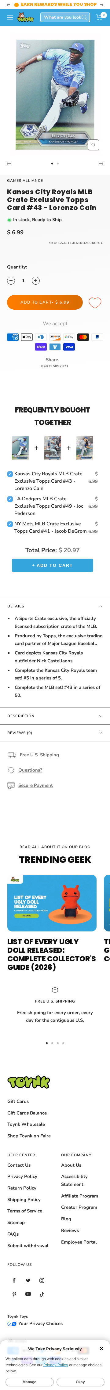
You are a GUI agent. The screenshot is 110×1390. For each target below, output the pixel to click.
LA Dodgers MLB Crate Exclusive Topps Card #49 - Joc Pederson (48, 506)
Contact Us (19, 1165)
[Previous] (8, 163)
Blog (66, 1219)
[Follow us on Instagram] (42, 1280)
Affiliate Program (79, 1196)
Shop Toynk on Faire (29, 1136)
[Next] (101, 163)
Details (15, 606)
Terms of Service (24, 1211)
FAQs (13, 1234)
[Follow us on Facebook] (14, 1280)
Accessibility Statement (74, 1180)
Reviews (70, 1230)
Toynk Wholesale (26, 1124)
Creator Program (79, 1207)
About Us (71, 1165)
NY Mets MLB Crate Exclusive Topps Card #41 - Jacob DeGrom (50, 527)
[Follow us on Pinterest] (14, 1294)
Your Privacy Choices (40, 1323)
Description (21, 716)
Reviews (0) (19, 732)
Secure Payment (35, 785)
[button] (99, 17)
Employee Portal (79, 1242)
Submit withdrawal (28, 1246)
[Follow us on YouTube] (28, 1294)
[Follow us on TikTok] (42, 1294)
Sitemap (16, 1222)
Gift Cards (18, 1101)
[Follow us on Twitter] (28, 1280)
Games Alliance (25, 180)
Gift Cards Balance (27, 1113)
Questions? (30, 770)
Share (52, 360)
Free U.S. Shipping (39, 755)
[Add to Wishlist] (96, 303)
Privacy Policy (22, 1176)
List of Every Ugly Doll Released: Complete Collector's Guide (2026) (51, 954)
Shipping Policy (24, 1200)
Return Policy (21, 1188)
